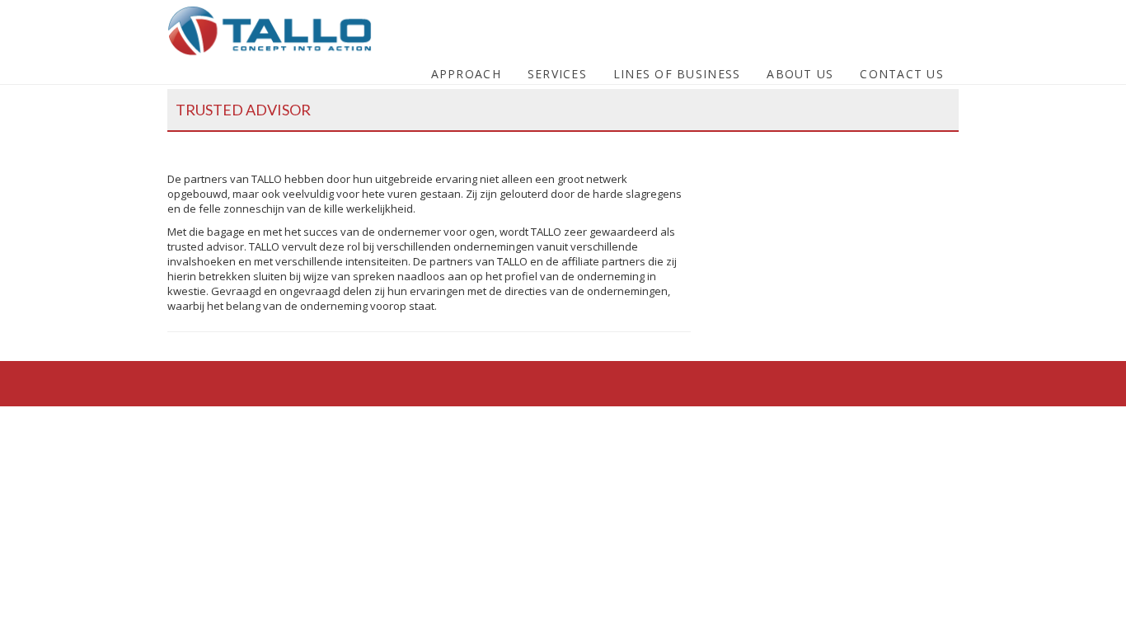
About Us (800, 74)
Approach (466, 74)
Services (557, 74)
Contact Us (902, 74)
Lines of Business (676, 74)
